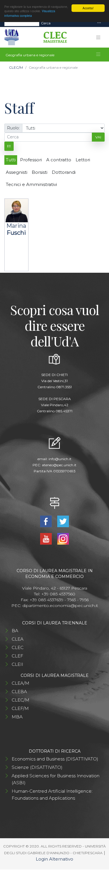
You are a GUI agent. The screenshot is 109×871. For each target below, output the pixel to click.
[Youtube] (46, 538)
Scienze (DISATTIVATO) (37, 767)
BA (15, 630)
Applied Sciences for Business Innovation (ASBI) (55, 779)
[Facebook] (46, 521)
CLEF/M (20, 708)
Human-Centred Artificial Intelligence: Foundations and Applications (52, 794)
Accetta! (88, 8)
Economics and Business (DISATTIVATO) (55, 759)
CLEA (18, 639)
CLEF (17, 656)
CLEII (17, 664)
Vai (98, 137)
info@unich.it (60, 459)
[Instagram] (63, 538)
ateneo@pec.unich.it (59, 465)
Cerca (46, 23)
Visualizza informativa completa (29, 13)
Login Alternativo (54, 859)
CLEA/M (20, 683)
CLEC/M (16, 67)
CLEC (18, 647)
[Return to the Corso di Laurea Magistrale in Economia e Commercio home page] (53, 37)
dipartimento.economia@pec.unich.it (60, 605)
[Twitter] (63, 521)
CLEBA (19, 691)
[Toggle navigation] (99, 23)
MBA (17, 717)
